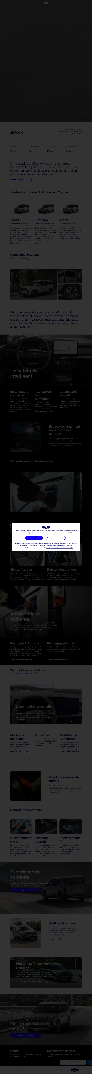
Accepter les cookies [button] (34, 538)
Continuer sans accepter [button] (55, 538)
